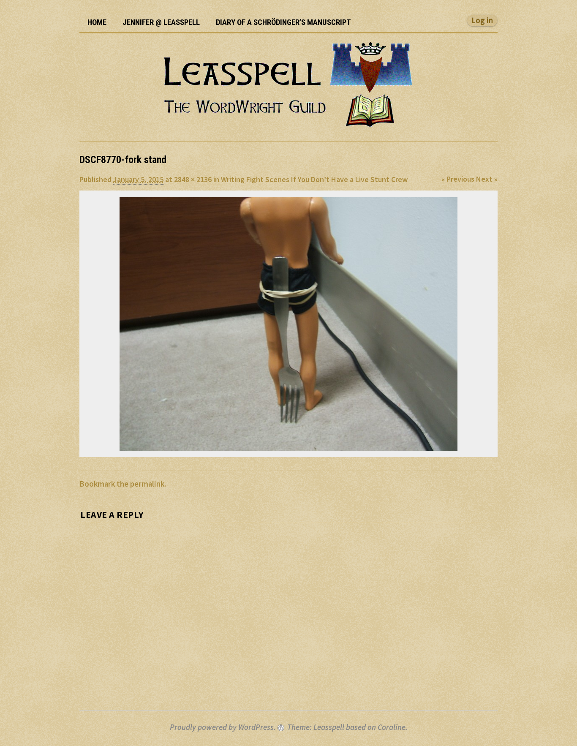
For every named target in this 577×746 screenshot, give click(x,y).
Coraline (392, 727)
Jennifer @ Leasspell (161, 22)
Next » (487, 179)
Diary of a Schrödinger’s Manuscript (283, 22)
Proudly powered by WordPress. (223, 727)
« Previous (457, 179)
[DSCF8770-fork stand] (288, 324)
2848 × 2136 (193, 179)
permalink (147, 484)
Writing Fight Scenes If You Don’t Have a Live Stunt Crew (314, 179)
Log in (482, 20)
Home (96, 22)
